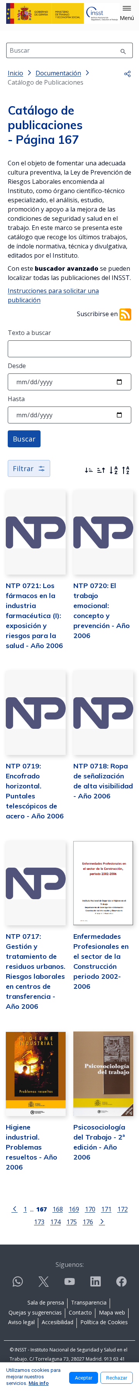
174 (55, 1222)
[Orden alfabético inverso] (125, 470)
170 (90, 1209)
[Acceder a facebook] (121, 1284)
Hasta (16, 399)
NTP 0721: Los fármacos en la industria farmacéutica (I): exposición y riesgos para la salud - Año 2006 (34, 615)
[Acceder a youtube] (69, 1284)
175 (71, 1222)
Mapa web (112, 1312)
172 (122, 1209)
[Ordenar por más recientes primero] (88, 470)
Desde (17, 366)
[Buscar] (123, 50)
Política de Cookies (104, 1322)
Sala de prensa (45, 1302)
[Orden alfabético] (113, 470)
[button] (127, 13)
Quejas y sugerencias (35, 1312)
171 (106, 1209)
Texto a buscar (29, 332)
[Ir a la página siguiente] (102, 1221)
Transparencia (89, 1302)
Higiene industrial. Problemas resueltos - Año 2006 (31, 1147)
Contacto (80, 1312)
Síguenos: (70, 1264)
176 (88, 1222)
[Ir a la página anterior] (14, 1208)
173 (39, 1222)
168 (58, 1209)
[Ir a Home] (63, 13)
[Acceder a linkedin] (95, 1284)
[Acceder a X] (43, 1284)
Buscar (24, 438)
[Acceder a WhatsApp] (18, 1284)
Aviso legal (21, 1322)
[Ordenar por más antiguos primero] (101, 470)
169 (74, 1209)
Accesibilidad (57, 1322)
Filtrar (23, 468)
